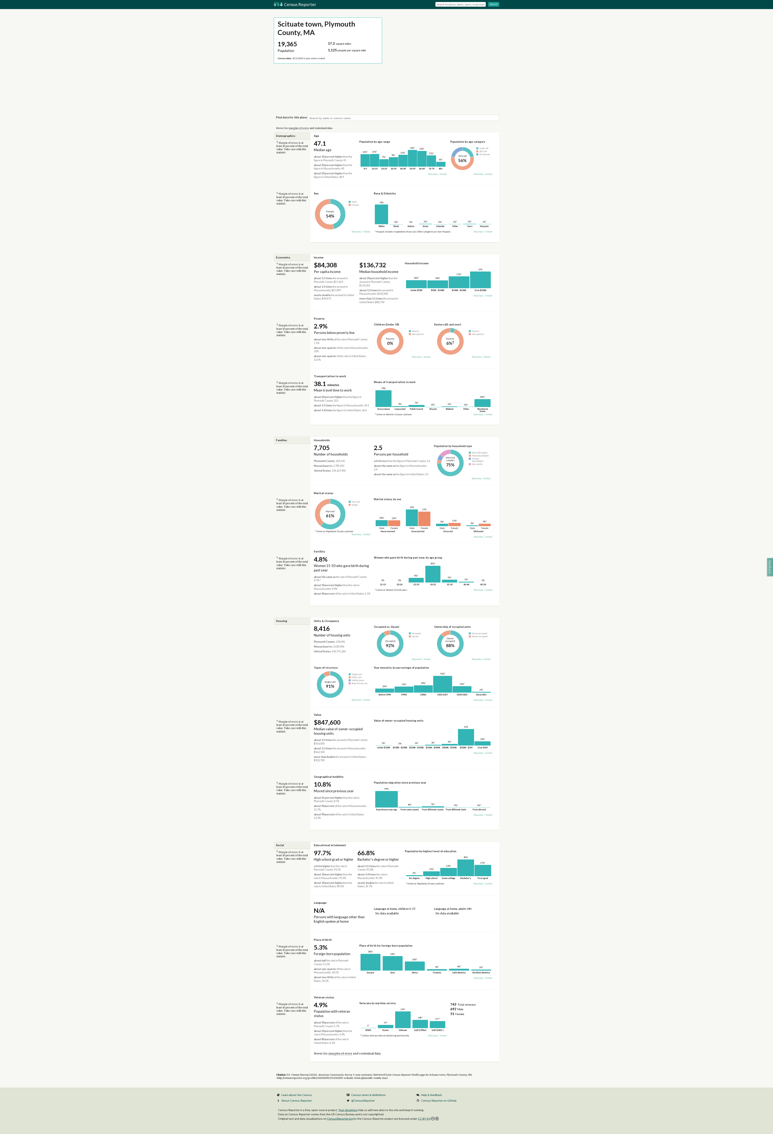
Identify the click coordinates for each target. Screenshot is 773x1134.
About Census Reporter (296, 1100)
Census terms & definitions (368, 1095)
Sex (316, 193)
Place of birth (323, 939)
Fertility (319, 551)
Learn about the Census (296, 1095)
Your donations (348, 1110)
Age (316, 135)
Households (322, 440)
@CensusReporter (363, 1100)
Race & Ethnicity (385, 193)
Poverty (319, 318)
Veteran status (324, 997)
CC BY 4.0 (424, 1118)
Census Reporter (299, 4)
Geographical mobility (328, 776)
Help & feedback (431, 1095)
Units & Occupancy (326, 621)
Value (317, 714)
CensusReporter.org (340, 1118)
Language (320, 902)
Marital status (323, 493)
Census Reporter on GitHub (439, 1100)
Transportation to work (330, 376)
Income (318, 257)
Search (493, 4)
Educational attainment (330, 845)
